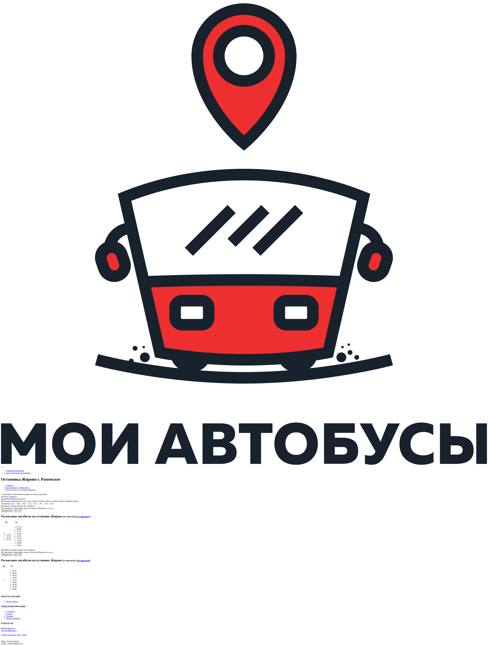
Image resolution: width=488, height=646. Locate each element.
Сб (46, 504)
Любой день (9, 504)
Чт (35, 504)
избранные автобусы (15, 471)
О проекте (10, 611)
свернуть (13, 496)
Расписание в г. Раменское (17, 488)
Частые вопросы (13, 618)
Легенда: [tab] (9, 496)
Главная (9, 485)
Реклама (9, 616)
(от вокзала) (83, 560)
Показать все (7, 511)
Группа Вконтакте (9, 630)
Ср (30, 504)
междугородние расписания (18, 473)
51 (20, 511)
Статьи (9, 614)
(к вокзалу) (83, 516)
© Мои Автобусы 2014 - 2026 (13, 635)
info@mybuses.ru (8, 628)
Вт (24, 504)
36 (16, 511)
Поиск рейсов (12, 601)
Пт (41, 504)
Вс (52, 504)
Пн (18, 504)
